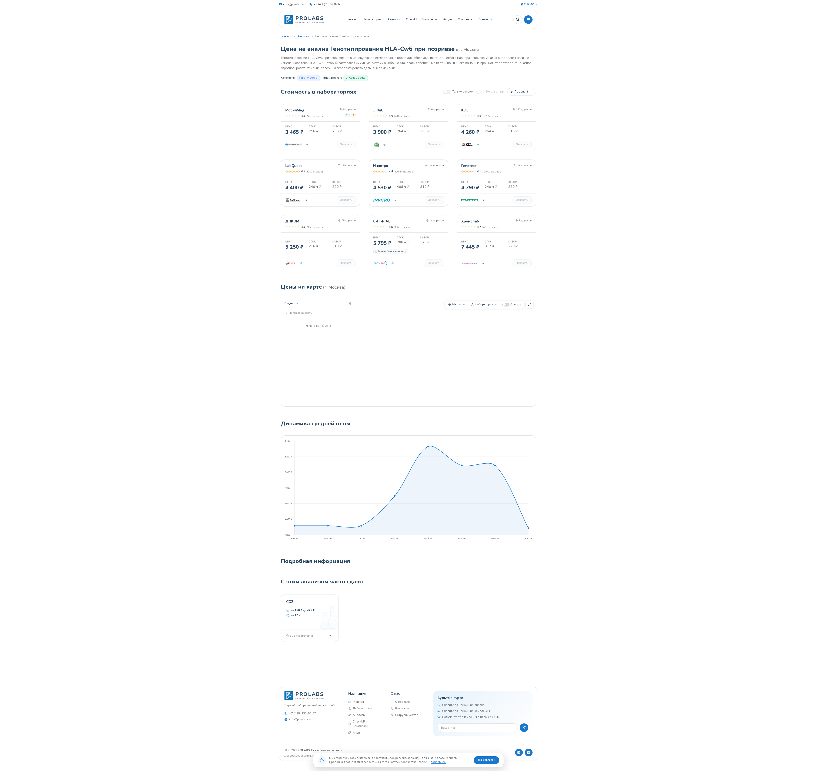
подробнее (438, 762)
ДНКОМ (292, 221)
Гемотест (469, 165)
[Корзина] (528, 19)
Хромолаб (470, 221)
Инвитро (380, 165)
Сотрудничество (406, 715)
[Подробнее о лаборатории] (307, 145)
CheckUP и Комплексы (421, 19)
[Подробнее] (330, 635)
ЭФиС (378, 110)
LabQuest (293, 165)
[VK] (519, 752)
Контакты (485, 19)
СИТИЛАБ (382, 221)
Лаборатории (372, 19)
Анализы (393, 19)
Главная (351, 19)
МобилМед (294, 110)
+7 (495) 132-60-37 (327, 4)
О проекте (465, 19)
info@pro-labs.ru (294, 4)
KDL (464, 110)
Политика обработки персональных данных (312, 755)
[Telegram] (529, 752)
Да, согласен (486, 760)
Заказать (346, 144)
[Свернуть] (349, 303)
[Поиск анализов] (517, 19)
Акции (447, 19)
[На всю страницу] (529, 304)
